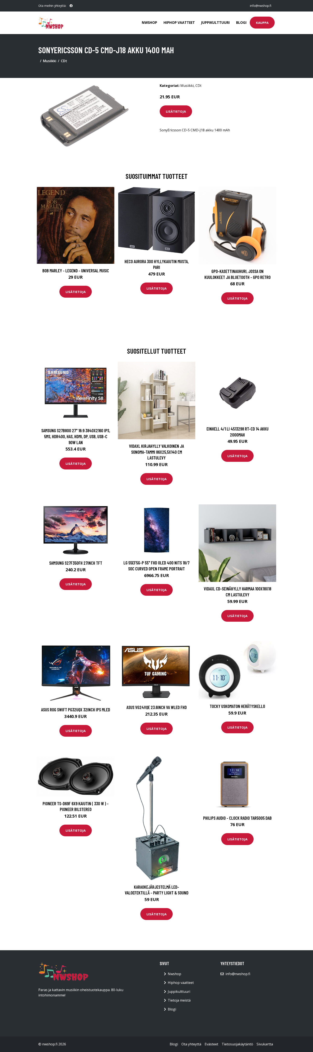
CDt (64, 61)
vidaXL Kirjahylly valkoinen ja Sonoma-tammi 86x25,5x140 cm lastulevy (156, 451)
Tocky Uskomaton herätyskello (237, 706)
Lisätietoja (176, 111)
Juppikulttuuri (215, 22)
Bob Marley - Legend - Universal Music (75, 270)
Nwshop (149, 22)
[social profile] (71, 6)
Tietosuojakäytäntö (237, 1044)
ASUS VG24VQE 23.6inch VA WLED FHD (156, 707)
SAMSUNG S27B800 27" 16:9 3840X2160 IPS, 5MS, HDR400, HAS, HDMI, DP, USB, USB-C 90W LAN (75, 436)
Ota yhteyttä (191, 1044)
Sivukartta (265, 1044)
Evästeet (211, 1044)
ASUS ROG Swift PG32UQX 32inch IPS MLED (75, 709)
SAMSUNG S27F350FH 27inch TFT (75, 562)
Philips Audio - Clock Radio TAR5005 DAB (237, 818)
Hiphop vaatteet (179, 22)
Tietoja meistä (179, 1000)
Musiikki (49, 61)
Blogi (241, 22)
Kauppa (262, 22)
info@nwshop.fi (260, 6)
